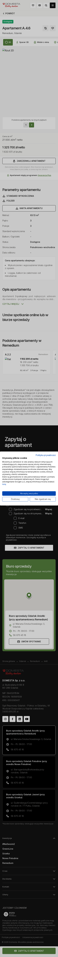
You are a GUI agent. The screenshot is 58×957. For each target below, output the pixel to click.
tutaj (4, 484)
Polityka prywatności (46, 455)
